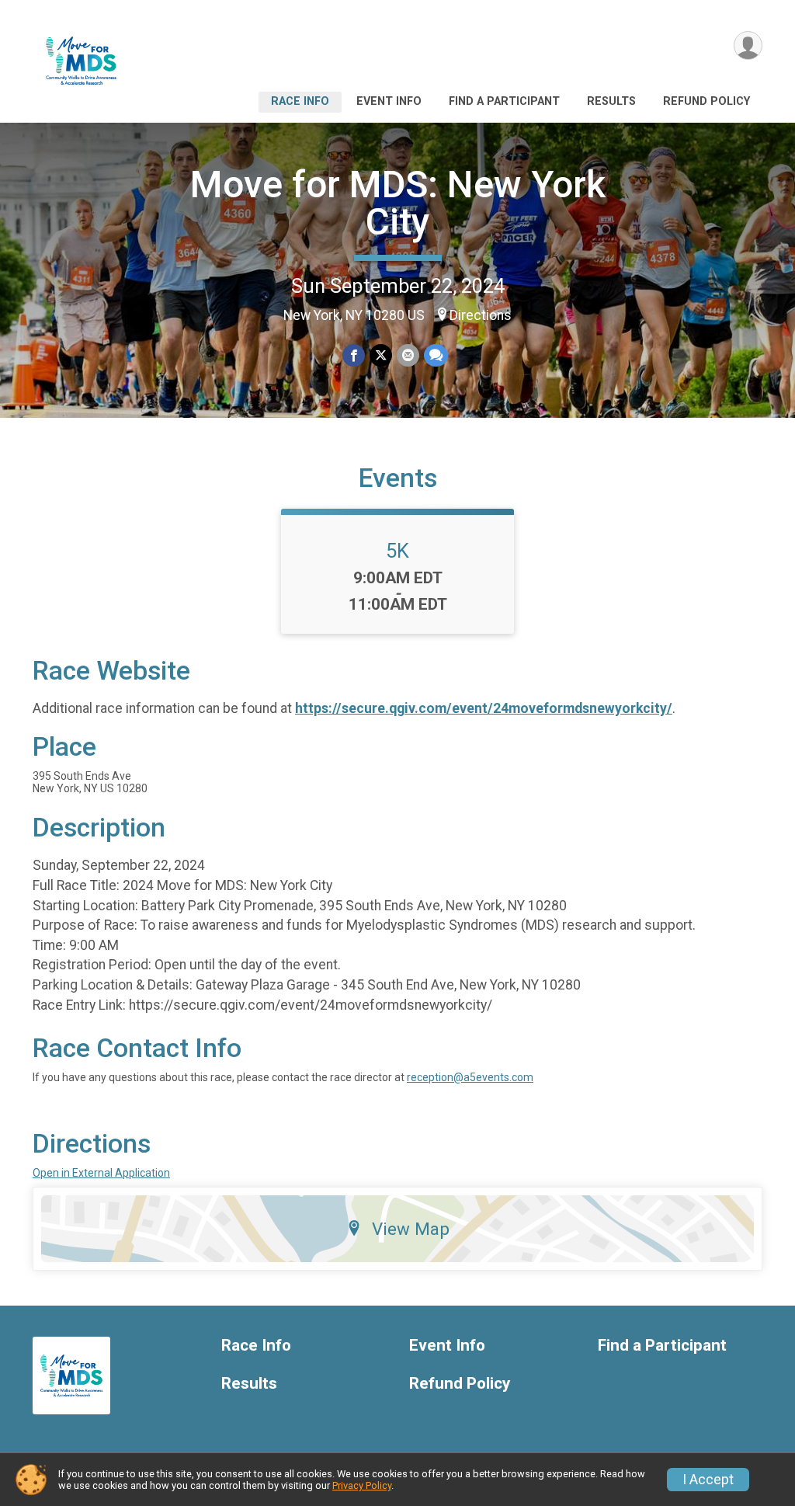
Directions (481, 315)
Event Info (389, 101)
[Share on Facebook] (353, 355)
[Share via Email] (408, 355)
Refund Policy (706, 101)
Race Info (300, 101)
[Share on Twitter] (381, 355)
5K (397, 550)
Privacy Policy (361, 1485)
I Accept (708, 1479)
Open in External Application (101, 1173)
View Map (411, 1229)
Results (611, 101)
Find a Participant (504, 101)
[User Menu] (748, 45)
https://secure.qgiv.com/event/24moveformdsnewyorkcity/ (483, 708)
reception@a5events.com (470, 1077)
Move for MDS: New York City (398, 203)
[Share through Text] (436, 355)
